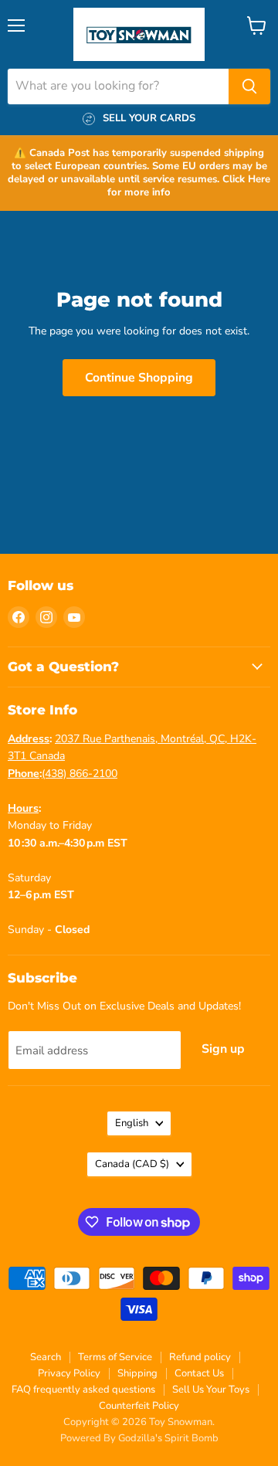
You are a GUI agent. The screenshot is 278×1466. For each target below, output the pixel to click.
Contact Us (199, 1373)
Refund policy (200, 1357)
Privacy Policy (69, 1373)
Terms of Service (115, 1357)
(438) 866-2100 (79, 773)
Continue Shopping (139, 377)
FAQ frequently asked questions (83, 1389)
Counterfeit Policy (139, 1406)
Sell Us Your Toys (210, 1389)
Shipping (137, 1373)
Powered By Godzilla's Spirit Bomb (139, 1438)
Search (45, 1357)
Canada (132, 1164)
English (131, 1123)
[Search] (249, 86)
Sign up (223, 1048)
